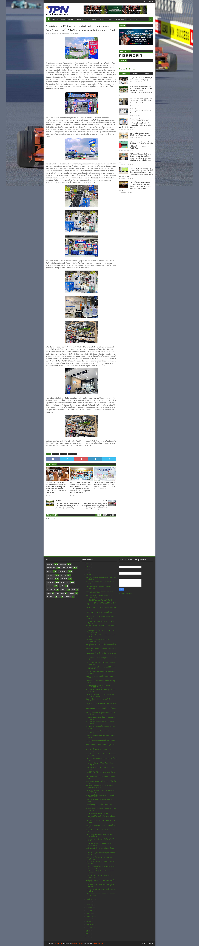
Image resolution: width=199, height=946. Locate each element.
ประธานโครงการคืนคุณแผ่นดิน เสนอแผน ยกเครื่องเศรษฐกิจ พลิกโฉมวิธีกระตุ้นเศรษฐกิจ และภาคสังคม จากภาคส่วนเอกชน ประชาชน (135, 186)
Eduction (50, 597)
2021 (86, 934)
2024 (86, 569)
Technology (80, 19)
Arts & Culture (67, 568)
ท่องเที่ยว (62, 586)
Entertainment (91, 19)
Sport (110, 19)
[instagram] (152, 1)
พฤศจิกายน (90, 899)
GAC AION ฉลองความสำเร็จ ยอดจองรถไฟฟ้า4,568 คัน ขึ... (98, 686)
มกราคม (89, 927)
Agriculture (51, 589)
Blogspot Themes (77, 943)
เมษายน (89, 919)
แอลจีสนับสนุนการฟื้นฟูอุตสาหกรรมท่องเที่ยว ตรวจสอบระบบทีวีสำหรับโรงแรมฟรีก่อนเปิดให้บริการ (141, 101)
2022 (86, 931)
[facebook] (142, 1)
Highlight (50, 575)
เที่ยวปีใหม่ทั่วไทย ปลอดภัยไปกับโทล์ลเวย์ (99, 600)
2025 (86, 567)
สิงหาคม (89, 907)
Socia (49, 593)
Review (137, 19)
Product (63, 589)
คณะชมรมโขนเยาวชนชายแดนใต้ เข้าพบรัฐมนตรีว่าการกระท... (99, 786)
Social (63, 19)
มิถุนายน (89, 913)
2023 (86, 572)
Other (129, 19)
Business (55, 19)
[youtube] (147, 1)
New (73, 589)
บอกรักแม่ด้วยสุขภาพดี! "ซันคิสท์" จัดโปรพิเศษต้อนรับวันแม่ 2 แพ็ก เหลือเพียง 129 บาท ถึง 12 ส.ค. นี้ (104, 484)
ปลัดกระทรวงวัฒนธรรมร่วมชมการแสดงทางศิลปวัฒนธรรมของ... (100, 695)
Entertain (50, 578)
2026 (86, 564)
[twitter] (145, 1)
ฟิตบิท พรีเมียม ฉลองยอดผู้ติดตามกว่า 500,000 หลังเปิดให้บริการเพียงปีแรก (141, 111)
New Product (120, 19)
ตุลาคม (88, 902)
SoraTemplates (57, 943)
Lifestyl (68, 597)
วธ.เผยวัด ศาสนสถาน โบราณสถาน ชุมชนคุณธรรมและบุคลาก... (99, 592)
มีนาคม (89, 922)
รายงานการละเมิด (125, 594)
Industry (50, 586)
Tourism (70, 19)
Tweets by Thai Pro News (127, 69)
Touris (71, 593)
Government (51, 568)
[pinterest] (150, 1)
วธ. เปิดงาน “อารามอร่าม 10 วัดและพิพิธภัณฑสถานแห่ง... (97, 640)
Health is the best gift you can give (97, 813)
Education (50, 582)
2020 (86, 936)
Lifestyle (102, 19)
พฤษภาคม (89, 916)
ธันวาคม (89, 575)
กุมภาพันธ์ (89, 924)
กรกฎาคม (89, 910)
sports (63, 575)
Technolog (60, 593)
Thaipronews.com (97, 943)
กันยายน (89, 905)
